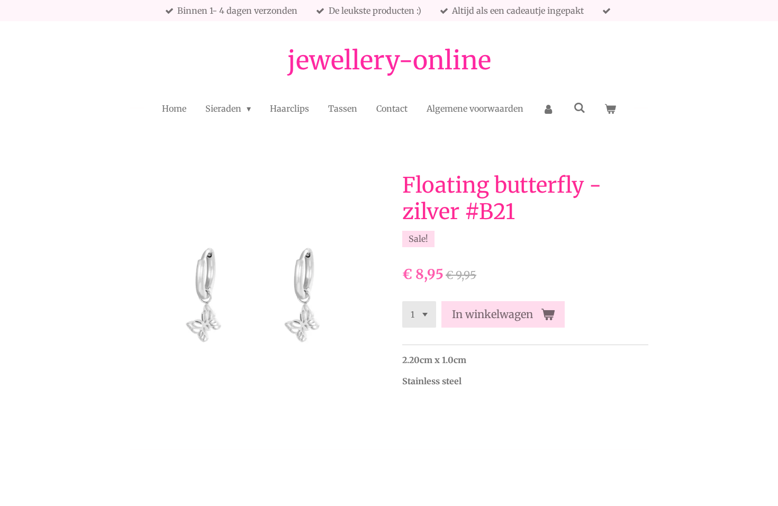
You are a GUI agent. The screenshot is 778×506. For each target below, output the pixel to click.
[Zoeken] (579, 107)
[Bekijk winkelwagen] (610, 109)
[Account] (548, 109)
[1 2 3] (419, 314)
